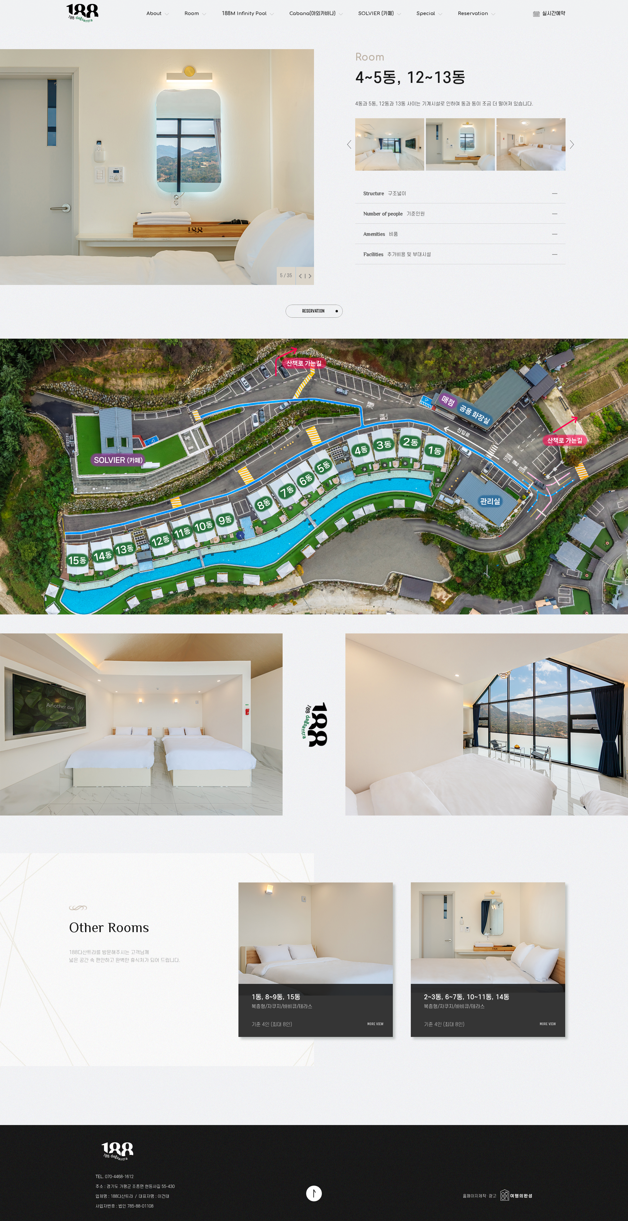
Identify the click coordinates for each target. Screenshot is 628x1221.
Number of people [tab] (390, 210)
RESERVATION (313, 311)
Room (191, 13)
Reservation (473, 13)
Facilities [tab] (393, 251)
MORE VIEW (375, 1024)
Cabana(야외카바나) (312, 13)
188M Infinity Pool (244, 13)
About (154, 13)
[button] (300, 276)
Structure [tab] (380, 190)
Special (426, 13)
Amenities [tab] (376, 230)
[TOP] (314, 1193)
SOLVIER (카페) (376, 13)
